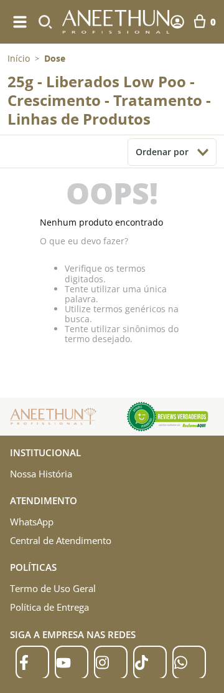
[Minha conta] (177, 22)
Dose (54, 59)
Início (18, 58)
